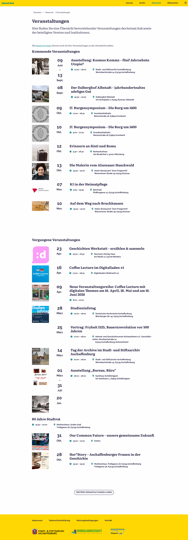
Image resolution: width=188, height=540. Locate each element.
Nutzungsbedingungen (87, 520)
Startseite (37, 12)
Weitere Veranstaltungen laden (94, 492)
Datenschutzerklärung (59, 520)
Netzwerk (156, 3)
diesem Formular (44, 45)
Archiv (142, 3)
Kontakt (108, 520)
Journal (129, 3)
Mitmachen (172, 3)
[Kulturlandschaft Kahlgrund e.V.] (118, 534)
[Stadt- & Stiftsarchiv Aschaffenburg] (48, 534)
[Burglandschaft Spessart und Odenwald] (87, 534)
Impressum (37, 520)
